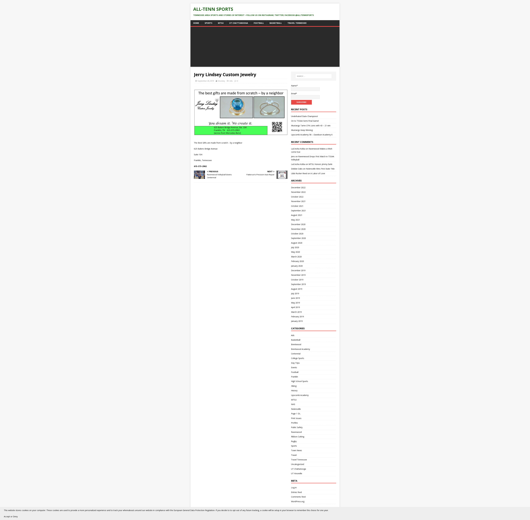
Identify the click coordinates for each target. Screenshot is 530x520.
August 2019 (296, 289)
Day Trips (295, 363)
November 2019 (298, 275)
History (294, 390)
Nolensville (296, 409)
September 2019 (298, 284)
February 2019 (297, 316)
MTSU (221, 23)
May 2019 (295, 302)
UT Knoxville (296, 473)
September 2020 (298, 238)
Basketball (276, 23)
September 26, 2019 (206, 81)
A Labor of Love (318, 173)
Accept (7, 516)
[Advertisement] (265, 47)
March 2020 (296, 256)
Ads (231, 81)
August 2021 (296, 215)
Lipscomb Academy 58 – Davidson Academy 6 (311, 134)
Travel (294, 455)
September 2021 (298, 210)
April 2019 (295, 307)
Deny (15, 516)
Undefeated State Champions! (304, 116)
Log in (294, 487)
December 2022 (298, 187)
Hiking (293, 386)
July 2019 (295, 293)
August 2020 (296, 243)
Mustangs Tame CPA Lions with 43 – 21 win (310, 125)
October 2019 (297, 279)
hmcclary (221, 81)
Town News (296, 450)
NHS (293, 404)
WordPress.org (297, 501)
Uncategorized (297, 464)
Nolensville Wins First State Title (320, 168)
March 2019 (296, 312)
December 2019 (298, 270)
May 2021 (295, 219)
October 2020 (297, 233)
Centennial (295, 353)
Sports (208, 23)
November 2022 (298, 192)
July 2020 (295, 247)
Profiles (294, 422)
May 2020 (295, 252)
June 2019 (295, 298)
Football (259, 23)
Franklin (294, 376)
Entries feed (296, 492)
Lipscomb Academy (300, 395)
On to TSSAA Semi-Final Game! (305, 121)
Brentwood (296, 344)
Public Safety (297, 427)
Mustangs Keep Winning (302, 130)
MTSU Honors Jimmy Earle (320, 164)
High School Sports (299, 381)
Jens (293, 156)
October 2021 (297, 206)
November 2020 (298, 229)
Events (294, 367)
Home (196, 23)
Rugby (294, 441)
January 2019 (297, 321)
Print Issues (296, 418)
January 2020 (297, 266)
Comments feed (298, 496)
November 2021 (298, 201)
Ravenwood (296, 432)
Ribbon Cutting (297, 436)
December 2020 (298, 224)
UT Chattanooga (238, 23)
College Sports (297, 358)
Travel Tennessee (297, 23)
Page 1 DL (295, 413)
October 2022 (297, 196)
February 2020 (297, 261)
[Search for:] (313, 76)
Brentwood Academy (300, 349)
